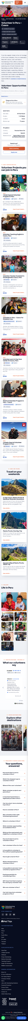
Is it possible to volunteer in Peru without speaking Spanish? (13, 851)
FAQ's (2, 980)
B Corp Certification (6, 974)
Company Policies (5, 978)
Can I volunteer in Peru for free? (12, 845)
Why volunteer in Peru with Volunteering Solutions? (11, 815)
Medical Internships (6, 959)
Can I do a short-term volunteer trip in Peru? (12, 804)
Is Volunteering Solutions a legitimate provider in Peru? (11, 797)
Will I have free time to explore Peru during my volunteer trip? (12, 881)
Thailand (3, 943)
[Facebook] (2, 914)
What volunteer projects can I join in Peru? (12, 791)
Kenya (2, 930)
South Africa (4, 935)
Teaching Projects (6, 961)
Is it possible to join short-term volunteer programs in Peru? (12, 868)
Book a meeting (14, 148)
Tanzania (3, 941)
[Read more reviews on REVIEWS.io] (18, 703)
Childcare (3, 954)
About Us (3, 972)
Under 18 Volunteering (6, 963)
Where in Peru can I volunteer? (12, 785)
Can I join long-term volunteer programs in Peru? (12, 893)
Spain (2, 937)
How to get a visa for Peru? (11, 857)
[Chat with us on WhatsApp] (3, 1018)
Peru (2, 933)
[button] (3, 687)
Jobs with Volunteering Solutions (9, 983)
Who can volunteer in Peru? (11, 887)
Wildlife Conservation (6, 965)
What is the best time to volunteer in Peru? (10, 862)
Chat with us (21, 1018)
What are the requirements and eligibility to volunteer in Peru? (12, 833)
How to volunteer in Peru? (11, 810)
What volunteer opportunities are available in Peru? (12, 826)
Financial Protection (6, 985)
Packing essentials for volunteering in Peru (10, 875)
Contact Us (4, 991)
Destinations (10, 18)
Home (2, 18)
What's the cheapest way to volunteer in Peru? (11, 779)
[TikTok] (10, 914)
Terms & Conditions (6, 989)
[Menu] (25, 2)
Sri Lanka (3, 939)
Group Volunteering (6, 957)
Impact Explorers (18, 1012)
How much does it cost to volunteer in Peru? (10, 773)
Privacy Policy (4, 987)
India (2, 928)
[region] (14, 687)
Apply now (17, 2)
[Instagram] (6, 914)
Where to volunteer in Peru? (11, 821)
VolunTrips (4, 950)
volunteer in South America (18, 78)
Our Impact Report (6, 976)
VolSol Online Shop (6, 994)
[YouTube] (14, 914)
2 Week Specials (5, 952)
